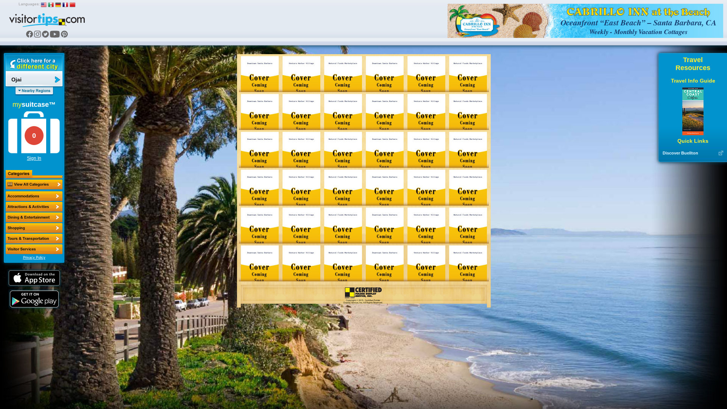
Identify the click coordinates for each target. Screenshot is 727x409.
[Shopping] (34, 228)
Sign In (34, 158)
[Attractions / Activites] (34, 207)
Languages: (29, 4)
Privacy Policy (34, 257)
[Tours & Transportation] (34, 239)
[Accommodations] (34, 196)
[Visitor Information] (34, 249)
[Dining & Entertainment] (34, 217)
